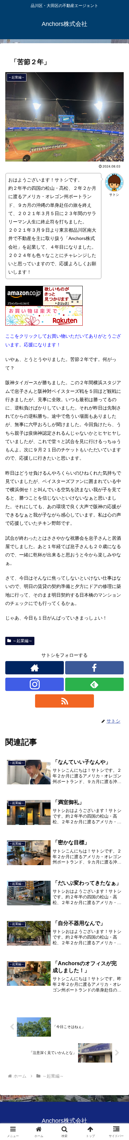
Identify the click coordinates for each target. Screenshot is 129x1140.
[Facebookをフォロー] (94, 667)
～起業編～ (22, 640)
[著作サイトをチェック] (34, 667)
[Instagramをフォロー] (34, 684)
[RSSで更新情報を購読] (64, 701)
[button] (116, 886)
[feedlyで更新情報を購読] (94, 684)
